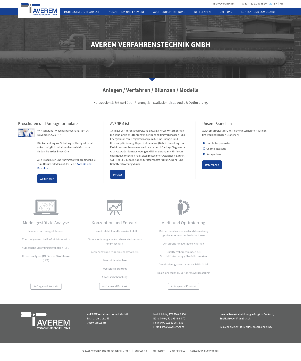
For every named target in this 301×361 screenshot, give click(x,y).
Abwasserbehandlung (115, 277)
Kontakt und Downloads (258, 12)
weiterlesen (47, 178)
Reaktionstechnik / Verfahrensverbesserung (183, 272)
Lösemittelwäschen (115, 260)
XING (269, 326)
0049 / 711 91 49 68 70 (254, 3)
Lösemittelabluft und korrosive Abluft (114, 231)
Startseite (141, 350)
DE (270, 3)
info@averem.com (223, 3)
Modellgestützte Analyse (82, 12)
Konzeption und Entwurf (126, 12)
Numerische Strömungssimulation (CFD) (46, 247)
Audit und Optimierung (169, 12)
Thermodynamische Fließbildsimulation (46, 239)
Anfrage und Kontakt (46, 286)
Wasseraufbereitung (115, 268)
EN (275, 3)
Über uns (226, 12)
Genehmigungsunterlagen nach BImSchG (183, 264)
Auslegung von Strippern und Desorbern (114, 252)
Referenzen (202, 12)
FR (281, 3)
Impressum (158, 350)
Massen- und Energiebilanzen (45, 231)
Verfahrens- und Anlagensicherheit (183, 243)
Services (117, 174)
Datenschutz (177, 350)
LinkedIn (255, 326)
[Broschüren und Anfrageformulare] (26, 132)
